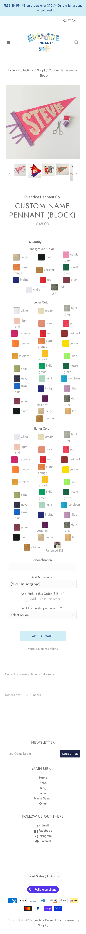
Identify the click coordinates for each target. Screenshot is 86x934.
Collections (25, 70)
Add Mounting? (41, 577)
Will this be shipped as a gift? (41, 608)
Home (11, 70)
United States (41, 876)
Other (43, 803)
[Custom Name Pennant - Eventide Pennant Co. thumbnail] (34, 171)
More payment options (43, 648)
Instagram (45, 835)
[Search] (76, 42)
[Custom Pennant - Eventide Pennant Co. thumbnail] (48, 170)
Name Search (43, 798)
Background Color (41, 248)
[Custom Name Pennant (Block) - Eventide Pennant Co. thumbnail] (20, 169)
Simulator (43, 793)
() (69, 20)
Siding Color (41, 428)
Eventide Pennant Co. (42, 197)
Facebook (45, 830)
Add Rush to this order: (45, 599)
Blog (43, 788)
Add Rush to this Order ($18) (40, 593)
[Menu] (8, 42)
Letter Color (42, 302)
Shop (43, 782)
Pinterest (45, 841)
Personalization (42, 560)
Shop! (41, 70)
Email (44, 825)
